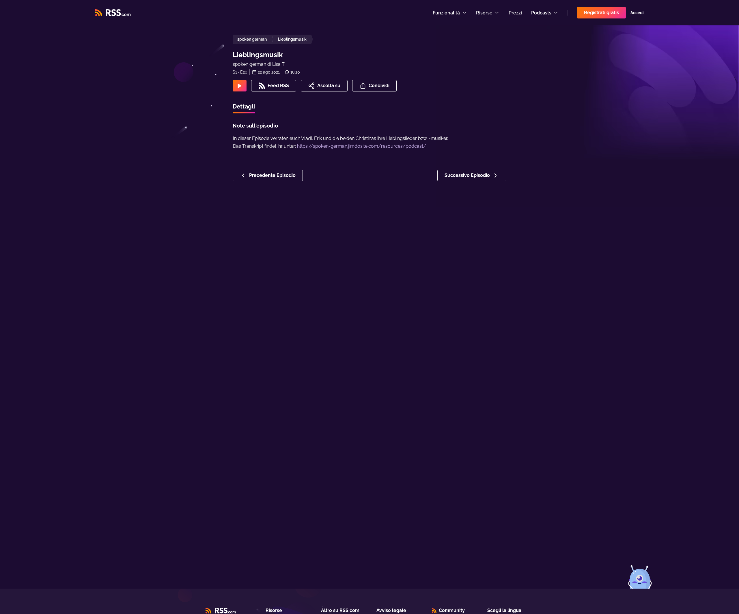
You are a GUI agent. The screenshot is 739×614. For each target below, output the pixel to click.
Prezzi (515, 13)
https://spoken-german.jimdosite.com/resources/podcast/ (361, 146)
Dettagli (244, 106)
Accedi (637, 12)
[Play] (240, 85)
